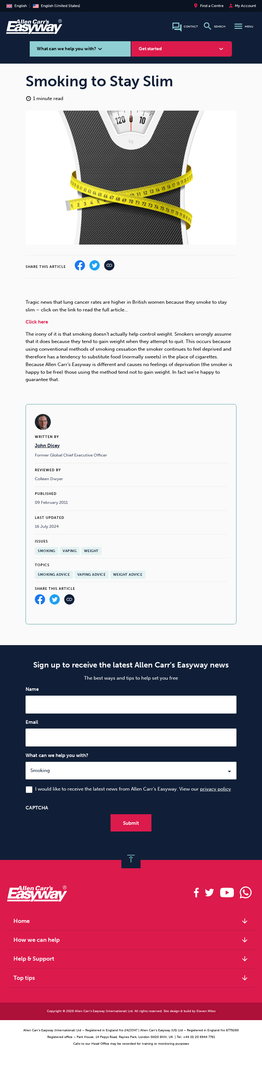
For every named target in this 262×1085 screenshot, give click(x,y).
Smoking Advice (54, 575)
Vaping (69, 551)
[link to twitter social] (209, 892)
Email (32, 722)
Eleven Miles (205, 1011)
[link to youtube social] (227, 892)
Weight (91, 551)
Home (131, 921)
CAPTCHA (37, 808)
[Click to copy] (69, 601)
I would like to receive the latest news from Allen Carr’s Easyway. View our (133, 789)
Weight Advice (128, 575)
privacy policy (215, 789)
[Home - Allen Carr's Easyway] (34, 31)
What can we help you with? (57, 755)
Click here (37, 322)
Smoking (46, 551)
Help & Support (131, 959)
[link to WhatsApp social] (246, 892)
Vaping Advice (91, 575)
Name (32, 689)
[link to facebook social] (196, 892)
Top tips (131, 978)
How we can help (131, 940)
